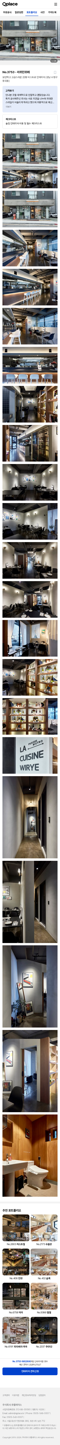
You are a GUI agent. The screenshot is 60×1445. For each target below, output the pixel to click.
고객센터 (6, 1395)
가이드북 (52, 12)
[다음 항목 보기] (54, 40)
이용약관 (15, 1395)
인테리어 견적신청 (30, 1371)
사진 (42, 12)
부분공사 (7, 12)
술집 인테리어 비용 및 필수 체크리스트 (24, 121)
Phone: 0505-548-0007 (37, 1413)
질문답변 (19, 12)
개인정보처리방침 (29, 1395)
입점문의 (42, 1395)
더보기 (8, 106)
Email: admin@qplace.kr (13, 1413)
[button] (56, 4)
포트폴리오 (32, 12)
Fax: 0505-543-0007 (12, 1417)
